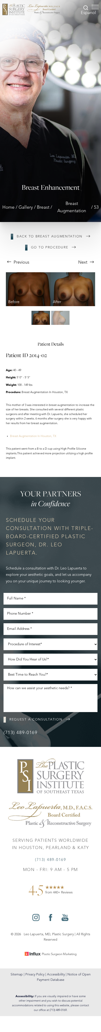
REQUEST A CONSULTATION (35, 719)
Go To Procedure (49, 247)
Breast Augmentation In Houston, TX (33, 436)
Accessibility (56, 974)
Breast (43, 207)
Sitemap (17, 974)
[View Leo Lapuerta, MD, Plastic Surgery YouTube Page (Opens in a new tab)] (65, 920)
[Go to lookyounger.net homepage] (31, 9)
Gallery (26, 207)
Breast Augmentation (71, 207)
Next (83, 262)
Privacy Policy (34, 974)
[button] (95, 7)
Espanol (88, 13)
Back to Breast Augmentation (49, 236)
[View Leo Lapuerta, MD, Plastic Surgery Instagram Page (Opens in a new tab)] (36, 920)
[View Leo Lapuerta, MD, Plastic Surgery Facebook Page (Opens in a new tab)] (50, 920)
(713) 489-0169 (21, 733)
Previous (20, 262)
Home (8, 207)
